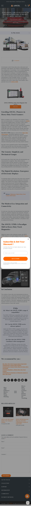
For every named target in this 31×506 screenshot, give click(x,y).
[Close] (28, 239)
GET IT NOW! (15, 258)
